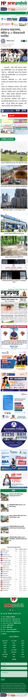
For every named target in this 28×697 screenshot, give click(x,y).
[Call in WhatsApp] (15, 610)
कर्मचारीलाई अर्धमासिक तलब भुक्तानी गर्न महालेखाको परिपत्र (14, 281)
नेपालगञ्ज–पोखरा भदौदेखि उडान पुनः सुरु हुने (14, 234)
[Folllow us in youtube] (13, 610)
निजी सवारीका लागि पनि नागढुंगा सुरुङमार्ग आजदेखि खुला (14, 186)
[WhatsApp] (26, 41)
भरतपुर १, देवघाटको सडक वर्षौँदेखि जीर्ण (14, 257)
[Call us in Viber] (18, 610)
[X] (24, 41)
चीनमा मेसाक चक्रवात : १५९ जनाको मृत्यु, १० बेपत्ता (14, 210)
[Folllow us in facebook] (10, 610)
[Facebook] (22, 41)
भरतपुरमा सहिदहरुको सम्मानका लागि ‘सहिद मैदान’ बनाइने (14, 163)
